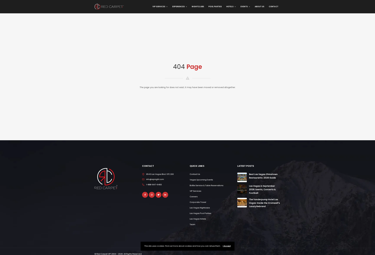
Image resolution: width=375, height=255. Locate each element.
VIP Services (158, 6)
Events (244, 6)
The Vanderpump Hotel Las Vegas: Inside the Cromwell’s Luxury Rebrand (264, 203)
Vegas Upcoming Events (201, 179)
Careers (194, 196)
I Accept (227, 246)
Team (192, 224)
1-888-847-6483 (154, 184)
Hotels (229, 6)
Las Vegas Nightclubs (200, 207)
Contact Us (195, 174)
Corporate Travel (198, 202)
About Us (259, 6)
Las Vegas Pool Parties (200, 213)
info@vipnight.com (155, 179)
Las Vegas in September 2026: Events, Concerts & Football (262, 189)
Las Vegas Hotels (198, 218)
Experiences (178, 6)
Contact (273, 6)
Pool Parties (215, 6)
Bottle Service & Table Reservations (206, 185)
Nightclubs (198, 6)
